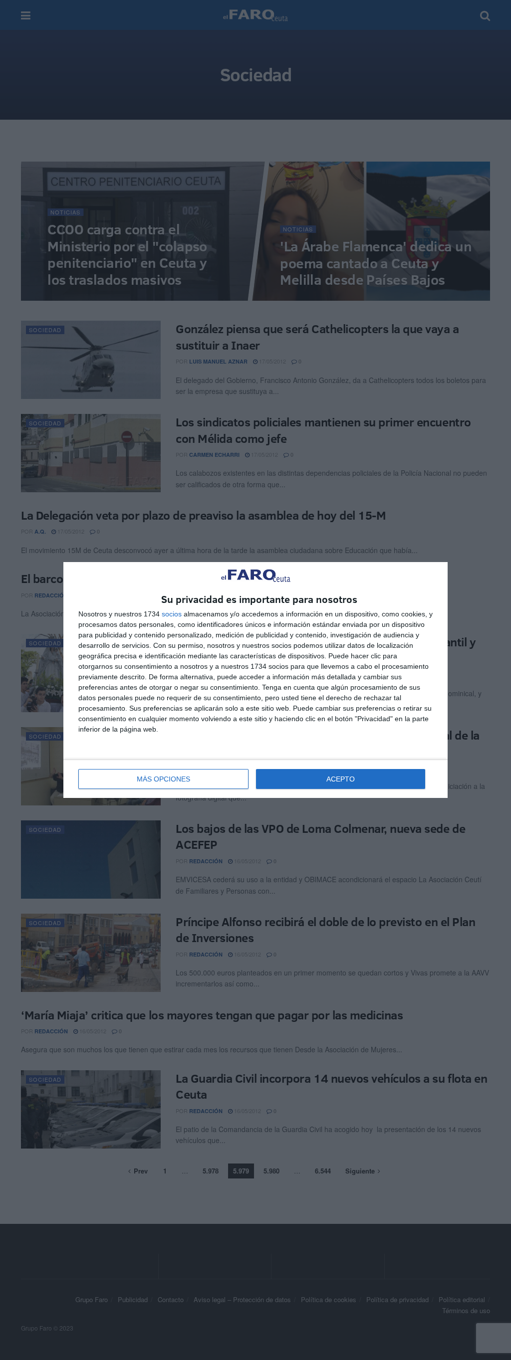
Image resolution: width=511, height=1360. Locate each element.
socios (172, 613)
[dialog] (255, 680)
